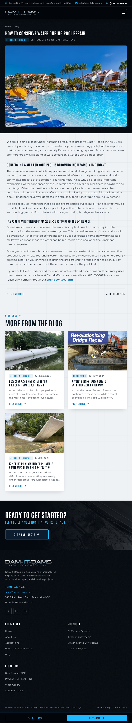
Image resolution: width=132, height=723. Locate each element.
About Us (10, 637)
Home (8, 26)
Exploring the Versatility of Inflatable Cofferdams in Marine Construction (31, 465)
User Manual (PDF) (15, 673)
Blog (17, 26)
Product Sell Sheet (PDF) (19, 678)
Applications (12, 642)
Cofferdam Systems (79, 631)
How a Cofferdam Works (19, 648)
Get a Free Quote (24, 534)
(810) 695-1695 (117, 293)
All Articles (17, 293)
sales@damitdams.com (90, 3)
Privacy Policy (103, 707)
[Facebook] (8, 611)
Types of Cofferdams (79, 637)
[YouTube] (25, 611)
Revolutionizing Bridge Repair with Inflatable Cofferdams (89, 383)
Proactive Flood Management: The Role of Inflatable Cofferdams (28, 383)
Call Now (37, 718)
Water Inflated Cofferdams (83, 642)
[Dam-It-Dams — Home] (22, 13)
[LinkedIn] (17, 611)
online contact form (60, 279)
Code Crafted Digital (73, 707)
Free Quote (94, 718)
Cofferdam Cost (14, 690)
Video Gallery (12, 684)
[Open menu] (123, 12)
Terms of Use (120, 707)
